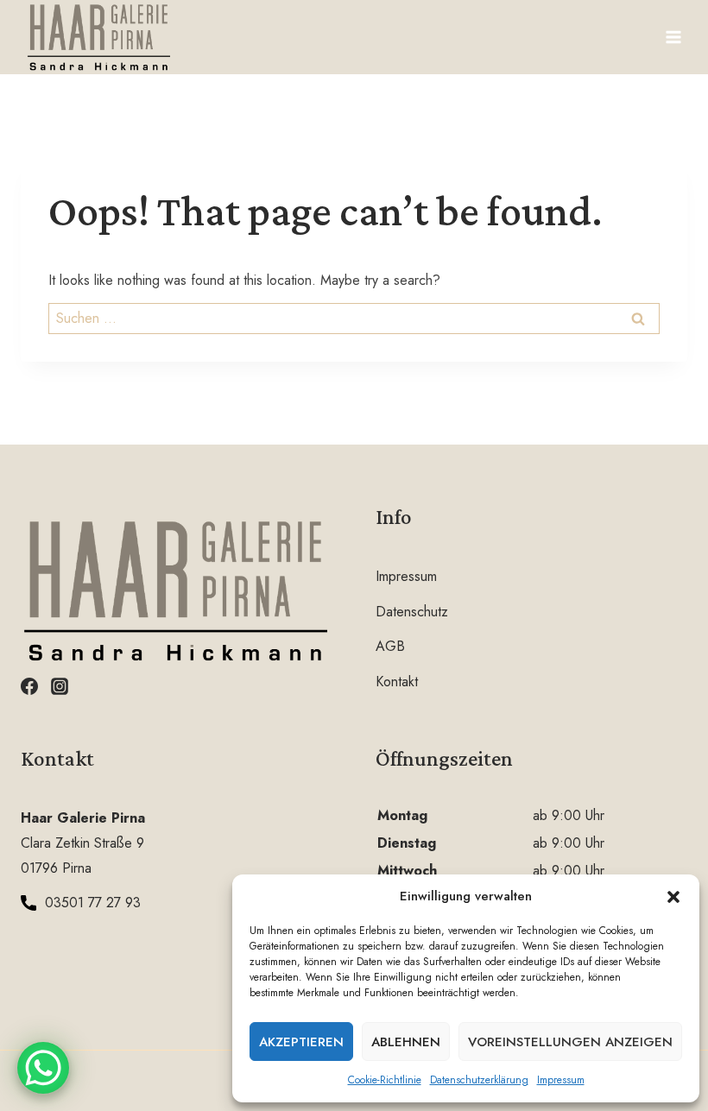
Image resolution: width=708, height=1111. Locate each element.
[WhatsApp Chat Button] (43, 1068)
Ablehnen (405, 1041)
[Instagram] (59, 686)
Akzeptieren (301, 1041)
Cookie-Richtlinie (384, 1080)
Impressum (561, 1080)
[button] (673, 897)
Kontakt (397, 681)
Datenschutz (412, 612)
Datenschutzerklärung (479, 1080)
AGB (390, 646)
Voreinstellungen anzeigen (570, 1041)
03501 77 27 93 (93, 902)
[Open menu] (673, 37)
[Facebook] (29, 686)
